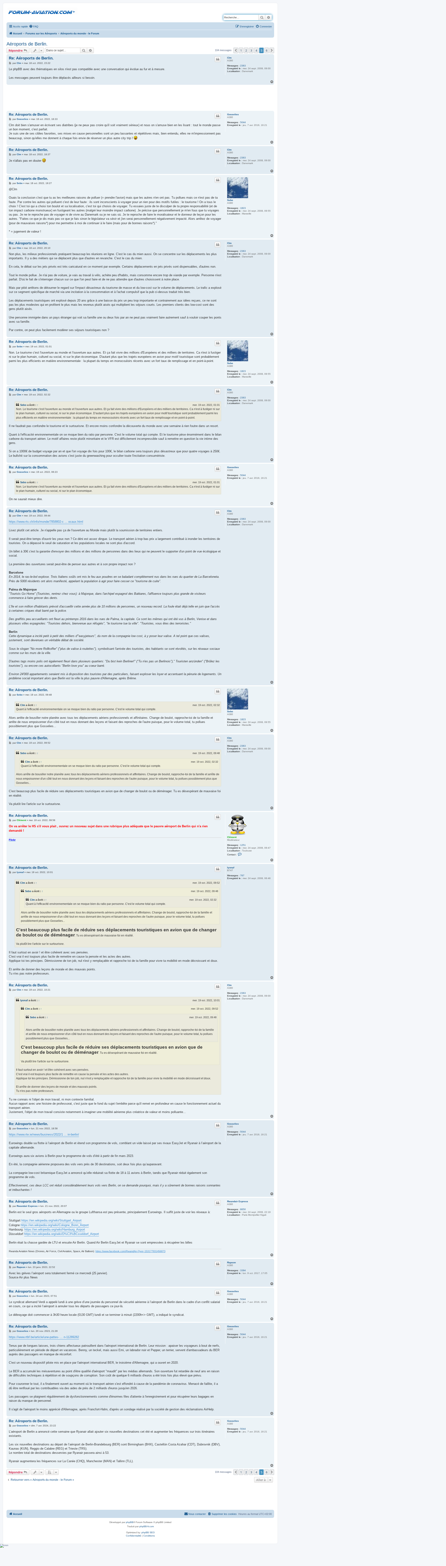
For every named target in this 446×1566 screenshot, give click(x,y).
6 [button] (266, 50)
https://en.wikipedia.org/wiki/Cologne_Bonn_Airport (55, 1225)
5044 (243, 122)
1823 (243, 208)
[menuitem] (33, 26)
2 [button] (246, 50)
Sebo (230, 200)
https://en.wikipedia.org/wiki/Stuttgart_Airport (51, 1220)
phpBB (129, 1522)
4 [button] (256, 50)
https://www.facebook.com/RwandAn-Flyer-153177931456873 (130, 1251)
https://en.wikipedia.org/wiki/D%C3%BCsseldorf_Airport (61, 1234)
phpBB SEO (148, 1532)
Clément (231, 837)
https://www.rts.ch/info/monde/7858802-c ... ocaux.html (46, 521)
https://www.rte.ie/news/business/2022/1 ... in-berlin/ (44, 1134)
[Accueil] (42, 11)
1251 (243, 845)
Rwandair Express (237, 1201)
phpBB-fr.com (146, 1526)
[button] (235, 50)
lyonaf (230, 867)
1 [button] (241, 50)
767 (242, 875)
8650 (243, 1209)
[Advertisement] (140, 97)
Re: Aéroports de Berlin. (31, 58)
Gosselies (233, 114)
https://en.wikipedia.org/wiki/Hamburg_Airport (54, 1229)
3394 (243, 1270)
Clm (229, 57)
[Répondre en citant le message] (218, 59)
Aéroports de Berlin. (27, 43)
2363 (243, 65)
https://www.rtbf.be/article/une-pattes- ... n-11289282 (44, 1337)
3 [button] (251, 50)
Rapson (231, 1262)
